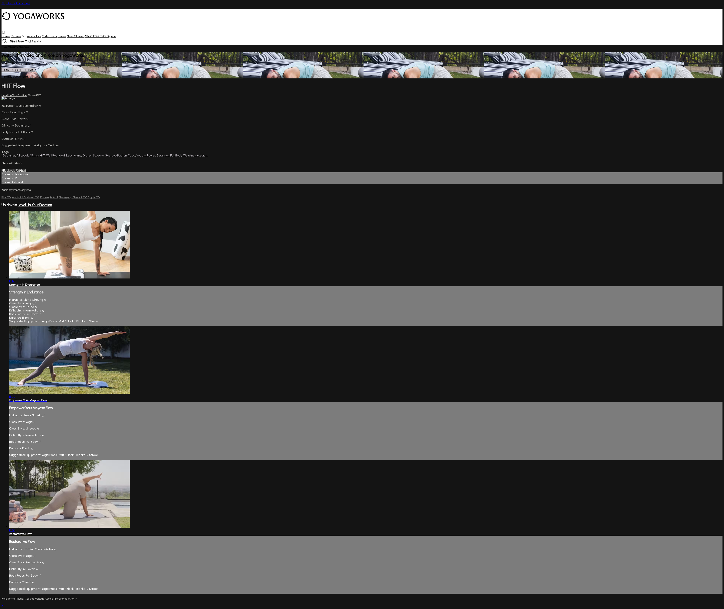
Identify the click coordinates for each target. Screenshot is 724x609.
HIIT (42, 155)
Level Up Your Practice (14, 95)
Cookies (30, 598)
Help (5, 598)
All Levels (23, 155)
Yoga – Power (146, 155)
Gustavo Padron (116, 155)
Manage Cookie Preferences (52, 598)
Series (62, 36)
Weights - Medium (195, 155)
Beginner (163, 155)
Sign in (111, 36)
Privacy (20, 598)
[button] (3, 32)
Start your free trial (18, 70)
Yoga (131, 155)
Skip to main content (16, 3)
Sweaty (98, 155)
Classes (16, 36)
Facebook (9, 170)
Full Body (176, 155)
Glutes (87, 155)
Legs (69, 155)
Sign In (36, 41)
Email (22, 170)
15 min (34, 155)
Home (6, 36)
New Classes (75, 36)
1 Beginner (8, 155)
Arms (77, 155)
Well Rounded (55, 155)
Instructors (34, 36)
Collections (49, 36)
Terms (12, 598)
